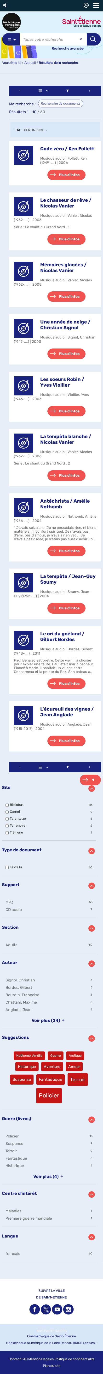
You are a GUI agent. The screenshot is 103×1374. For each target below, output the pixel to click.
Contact (15, 1359)
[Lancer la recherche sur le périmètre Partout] (94, 39)
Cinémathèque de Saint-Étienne (51, 1336)
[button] (4, 5)
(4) (46, 1176)
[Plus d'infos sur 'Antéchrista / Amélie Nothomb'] (23, 507)
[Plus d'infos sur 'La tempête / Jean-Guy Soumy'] (23, 582)
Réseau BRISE (71, 1343)
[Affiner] (68, 91)
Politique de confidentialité (74, 1359)
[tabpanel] (51, 674)
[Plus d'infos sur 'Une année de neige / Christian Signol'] (23, 328)
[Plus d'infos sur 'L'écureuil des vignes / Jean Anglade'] (23, 715)
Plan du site (51, 1366)
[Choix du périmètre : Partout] (11, 39)
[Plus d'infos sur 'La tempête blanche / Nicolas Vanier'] (23, 443)
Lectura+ (90, 1343)
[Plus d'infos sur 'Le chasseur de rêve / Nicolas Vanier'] (23, 206)
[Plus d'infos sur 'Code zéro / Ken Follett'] (23, 155)
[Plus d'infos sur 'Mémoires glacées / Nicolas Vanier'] (23, 271)
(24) (46, 1020)
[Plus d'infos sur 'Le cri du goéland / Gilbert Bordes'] (23, 640)
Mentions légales (41, 1359)
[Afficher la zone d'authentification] (87, 6)
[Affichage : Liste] (44, 91)
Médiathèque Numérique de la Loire (33, 1343)
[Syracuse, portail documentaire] (11, 22)
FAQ (25, 1359)
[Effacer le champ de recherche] (81, 39)
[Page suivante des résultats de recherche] (90, 91)
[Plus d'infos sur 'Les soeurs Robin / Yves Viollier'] (23, 385)
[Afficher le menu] (96, 5)
